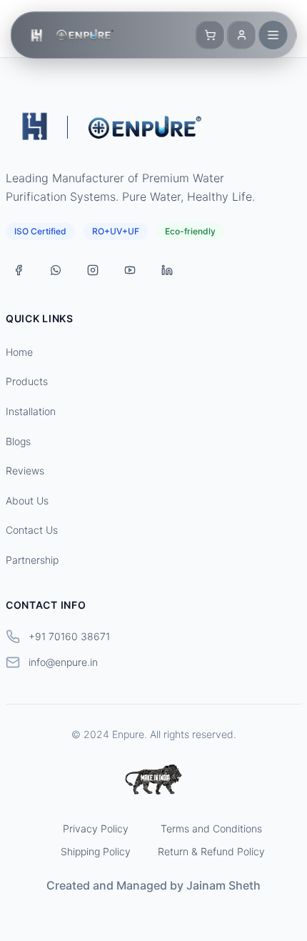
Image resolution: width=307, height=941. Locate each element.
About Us (27, 500)
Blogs (18, 441)
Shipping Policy (96, 851)
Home (19, 352)
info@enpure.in (63, 662)
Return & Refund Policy (211, 851)
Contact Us (32, 530)
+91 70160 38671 (69, 636)
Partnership (32, 560)
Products (27, 381)
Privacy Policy (96, 828)
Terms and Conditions (211, 828)
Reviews (25, 470)
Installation (31, 411)
